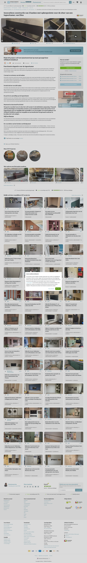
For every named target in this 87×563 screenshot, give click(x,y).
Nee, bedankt (51, 288)
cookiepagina (29, 282)
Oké (59, 288)
